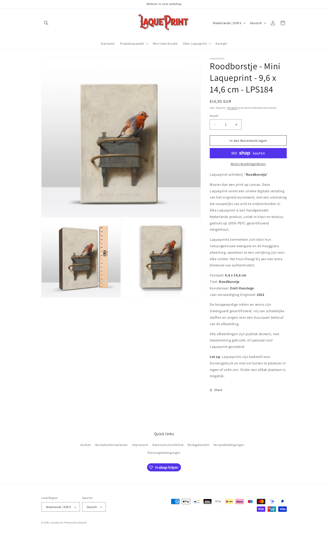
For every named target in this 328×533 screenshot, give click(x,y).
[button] (46, 23)
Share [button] (218, 390)
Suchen (85, 445)
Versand (232, 107)
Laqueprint (56, 522)
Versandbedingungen (229, 445)
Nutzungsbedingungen (163, 453)
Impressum (140, 445)
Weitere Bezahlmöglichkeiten (248, 163)
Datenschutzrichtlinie (168, 445)
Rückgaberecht (198, 445)
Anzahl (214, 116)
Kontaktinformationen (111, 445)
